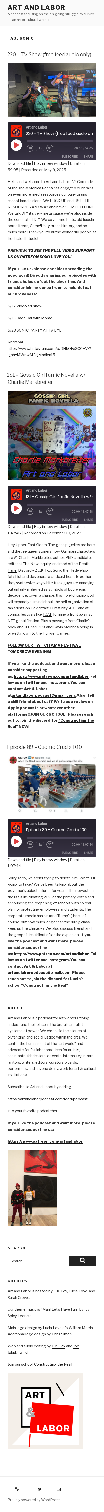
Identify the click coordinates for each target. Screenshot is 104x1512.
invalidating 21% (37, 897)
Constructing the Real (52, 1364)
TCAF (47, 614)
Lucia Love (52, 1328)
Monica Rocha (41, 188)
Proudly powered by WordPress (34, 1500)
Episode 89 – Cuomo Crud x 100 (44, 747)
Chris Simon (62, 1334)
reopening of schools (53, 903)
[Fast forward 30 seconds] (53, 148)
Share (88, 156)
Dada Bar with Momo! (34, 318)
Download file (19, 163)
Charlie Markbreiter (35, 557)
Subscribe (70, 156)
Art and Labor (36, 7)
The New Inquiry (37, 564)
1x (40, 148)
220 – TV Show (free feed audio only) (49, 54)
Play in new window (50, 163)
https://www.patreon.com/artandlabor (45, 1141)
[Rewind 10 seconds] (30, 148)
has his (42, 916)
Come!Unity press (45, 226)
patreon (54, 287)
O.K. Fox (58, 1346)
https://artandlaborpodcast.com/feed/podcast (48, 1099)
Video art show (29, 306)
